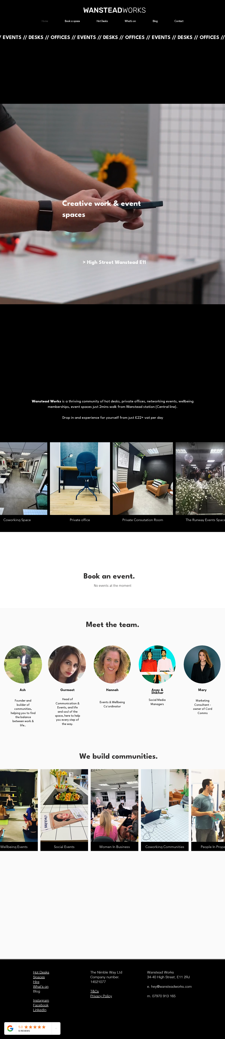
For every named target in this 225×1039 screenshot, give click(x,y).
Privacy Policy (101, 996)
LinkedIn (39, 1010)
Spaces (39, 977)
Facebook (41, 1005)
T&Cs (94, 991)
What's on (41, 986)
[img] (64, 810)
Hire (36, 981)
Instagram (41, 1000)
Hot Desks (41, 972)
